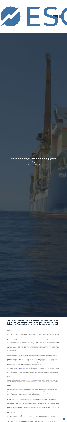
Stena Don (22, 393)
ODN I (44, 369)
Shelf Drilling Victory (41, 352)
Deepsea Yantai (44, 359)
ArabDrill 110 (34, 407)
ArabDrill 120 (48, 407)
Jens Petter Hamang (29, 164)
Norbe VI (35, 372)
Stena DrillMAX (13, 415)
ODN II (48, 369)
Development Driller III (18, 346)
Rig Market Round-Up (27, 328)
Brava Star (35, 369)
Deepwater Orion (13, 371)
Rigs (33, 155)
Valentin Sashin (22, 381)
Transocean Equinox (27, 339)
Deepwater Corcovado (22, 368)
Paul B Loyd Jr (40, 333)
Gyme (53, 399)
